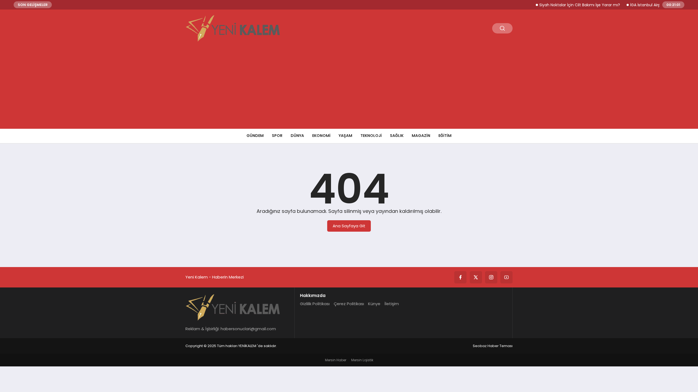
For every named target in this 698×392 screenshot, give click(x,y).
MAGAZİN (421, 135)
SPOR (277, 135)
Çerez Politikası (349, 304)
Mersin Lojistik (362, 360)
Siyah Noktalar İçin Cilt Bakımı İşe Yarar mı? (573, 5)
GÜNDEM (255, 135)
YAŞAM (345, 135)
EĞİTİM (445, 135)
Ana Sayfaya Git (349, 226)
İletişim (391, 304)
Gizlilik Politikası (315, 304)
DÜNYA (297, 135)
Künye (374, 304)
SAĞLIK (397, 135)
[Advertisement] (349, 88)
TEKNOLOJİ (371, 135)
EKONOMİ (321, 135)
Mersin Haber (335, 360)
